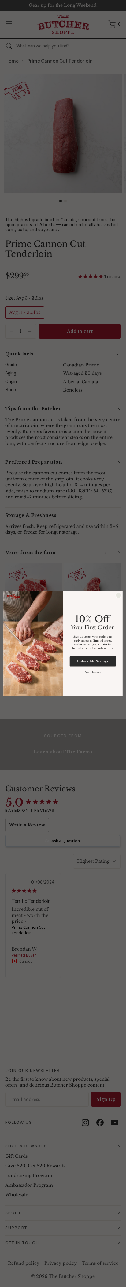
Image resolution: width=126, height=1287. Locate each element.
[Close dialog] (118, 595)
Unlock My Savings (92, 661)
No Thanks (93, 672)
